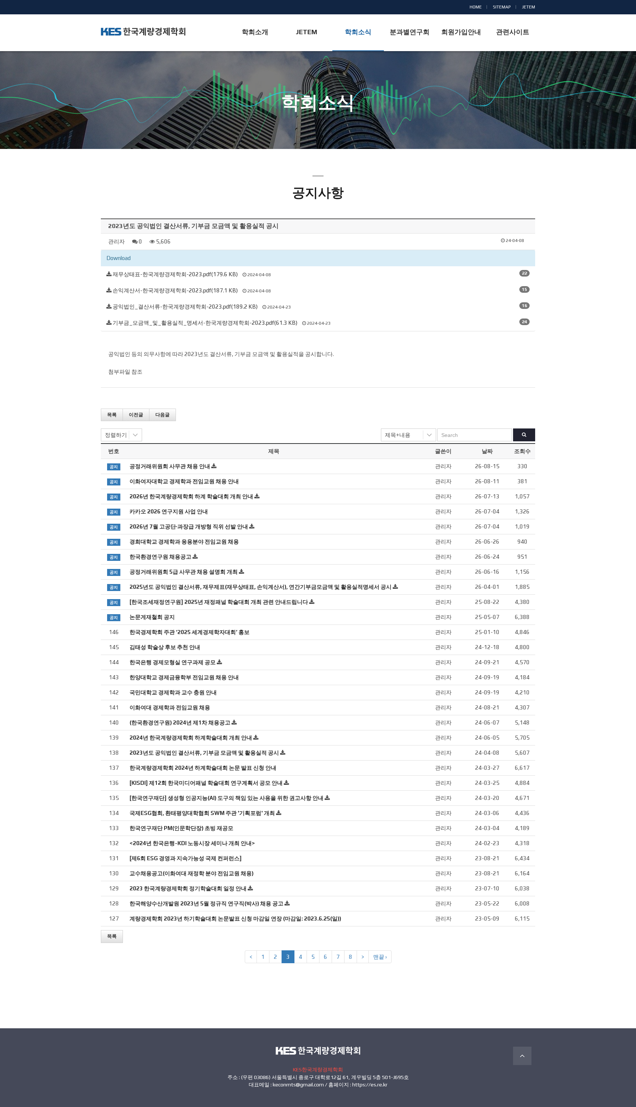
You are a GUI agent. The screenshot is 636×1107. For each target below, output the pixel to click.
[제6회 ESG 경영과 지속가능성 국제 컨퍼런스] (186, 858)
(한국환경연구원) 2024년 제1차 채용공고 (180, 722)
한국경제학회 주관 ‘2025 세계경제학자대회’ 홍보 (190, 632)
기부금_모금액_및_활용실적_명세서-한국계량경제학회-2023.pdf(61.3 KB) (205, 323)
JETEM (528, 7)
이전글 (136, 414)
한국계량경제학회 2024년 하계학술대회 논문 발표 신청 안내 (203, 768)
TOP (522, 1056)
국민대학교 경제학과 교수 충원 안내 (173, 692)
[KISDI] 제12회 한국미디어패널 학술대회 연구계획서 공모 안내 (206, 783)
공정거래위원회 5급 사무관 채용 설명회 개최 (184, 572)
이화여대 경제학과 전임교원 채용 (170, 707)
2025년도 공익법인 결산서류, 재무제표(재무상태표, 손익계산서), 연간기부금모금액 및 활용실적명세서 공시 (261, 587)
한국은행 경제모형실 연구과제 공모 (173, 662)
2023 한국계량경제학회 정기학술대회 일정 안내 (188, 888)
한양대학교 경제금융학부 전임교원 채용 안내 (184, 677)
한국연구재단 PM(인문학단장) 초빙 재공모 (181, 828)
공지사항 (318, 117)
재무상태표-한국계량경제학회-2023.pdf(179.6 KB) (175, 274)
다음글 (162, 414)
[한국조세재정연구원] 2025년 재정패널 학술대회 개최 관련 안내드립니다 (219, 602)
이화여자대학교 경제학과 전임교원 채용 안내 (184, 481)
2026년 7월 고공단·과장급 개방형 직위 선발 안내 (189, 526)
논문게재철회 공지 (152, 617)
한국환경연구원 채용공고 (160, 557)
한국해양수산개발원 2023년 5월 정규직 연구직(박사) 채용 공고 (206, 903)
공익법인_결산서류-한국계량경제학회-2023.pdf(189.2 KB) (185, 306)
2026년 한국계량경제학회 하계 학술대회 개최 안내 (191, 496)
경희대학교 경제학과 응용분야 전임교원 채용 (184, 541)
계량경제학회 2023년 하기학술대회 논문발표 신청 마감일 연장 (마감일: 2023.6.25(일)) (235, 918)
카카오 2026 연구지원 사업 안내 (169, 511)
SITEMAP (502, 7)
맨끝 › (380, 957)
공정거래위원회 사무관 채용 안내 (170, 466)
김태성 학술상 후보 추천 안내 (165, 647)
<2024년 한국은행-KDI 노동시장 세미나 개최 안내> (192, 843)
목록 (112, 414)
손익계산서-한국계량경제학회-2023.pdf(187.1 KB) (175, 290)
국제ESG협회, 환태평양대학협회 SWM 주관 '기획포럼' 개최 (202, 813)
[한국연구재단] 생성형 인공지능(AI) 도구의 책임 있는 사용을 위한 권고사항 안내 (227, 798)
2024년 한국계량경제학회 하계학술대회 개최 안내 (191, 737)
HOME (476, 7)
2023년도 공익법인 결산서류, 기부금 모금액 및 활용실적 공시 (204, 753)
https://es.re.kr (370, 1085)
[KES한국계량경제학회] (143, 32)
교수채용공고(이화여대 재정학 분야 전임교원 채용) (192, 873)
